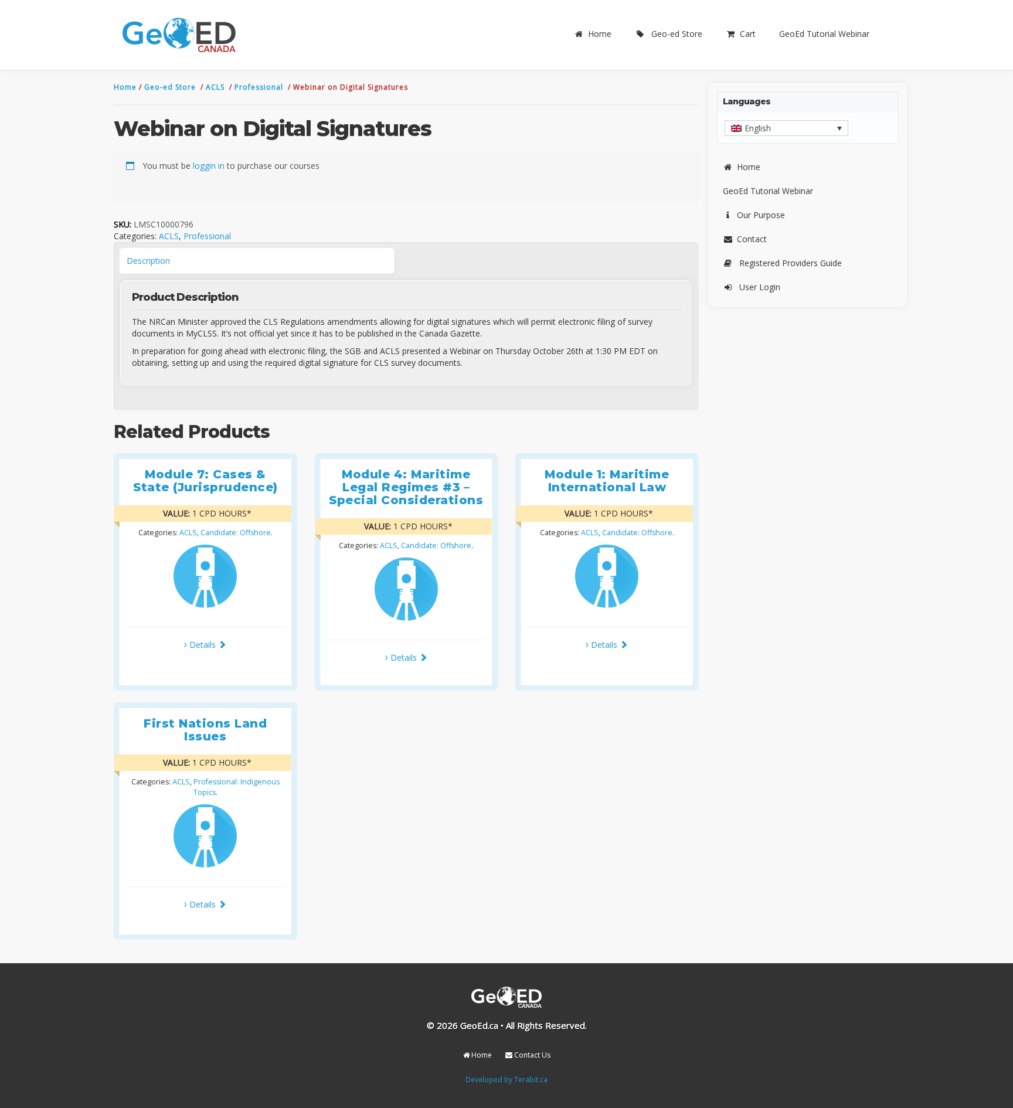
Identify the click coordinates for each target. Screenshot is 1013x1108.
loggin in (209, 165)
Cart (748, 33)
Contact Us (531, 1055)
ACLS (216, 87)
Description (148, 260)
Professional (259, 87)
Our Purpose (761, 214)
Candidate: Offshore (235, 533)
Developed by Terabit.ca (506, 1079)
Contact (752, 238)
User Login (759, 287)
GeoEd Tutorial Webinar (824, 33)
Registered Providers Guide (790, 262)
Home (599, 33)
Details (202, 644)
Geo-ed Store (676, 33)
